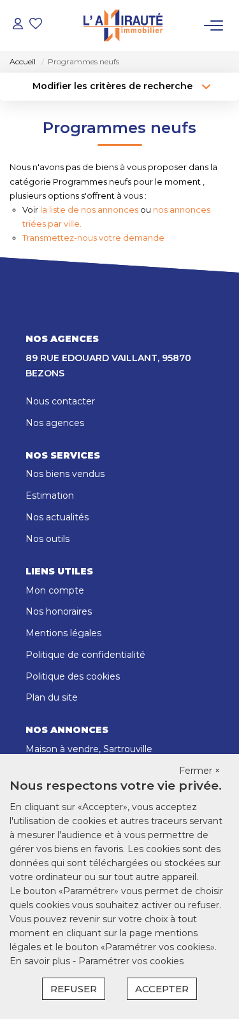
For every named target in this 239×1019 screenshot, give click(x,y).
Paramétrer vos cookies (131, 961)
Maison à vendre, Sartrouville (88, 749)
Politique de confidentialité (85, 654)
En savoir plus (41, 961)
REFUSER (73, 989)
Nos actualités (57, 517)
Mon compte (54, 590)
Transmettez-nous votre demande (93, 237)
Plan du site (51, 697)
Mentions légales (63, 633)
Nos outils (47, 539)
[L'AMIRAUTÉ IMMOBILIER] (122, 25)
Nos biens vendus (65, 474)
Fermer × (199, 770)
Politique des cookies (72, 676)
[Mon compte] (18, 25)
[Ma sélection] (35, 25)
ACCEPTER (162, 989)
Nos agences (54, 423)
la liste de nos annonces (89, 209)
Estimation (49, 495)
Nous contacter (60, 401)
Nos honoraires (58, 611)
